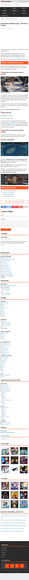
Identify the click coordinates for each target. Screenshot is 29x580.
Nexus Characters (5, 389)
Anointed (3, 312)
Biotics (2, 336)
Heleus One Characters (6, 400)
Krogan (3, 397)
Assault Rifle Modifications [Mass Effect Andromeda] (12, 525)
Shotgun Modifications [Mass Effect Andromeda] (11, 528)
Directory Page (4, 302)
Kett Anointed (9, 118)
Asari (3, 394)
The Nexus (3, 360)
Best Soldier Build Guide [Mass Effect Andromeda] (12, 523)
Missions (14, 8)
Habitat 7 (3, 363)
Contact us (3, 552)
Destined (3, 314)
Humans (4, 392)
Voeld (2, 367)
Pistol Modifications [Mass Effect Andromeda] (11, 531)
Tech (2, 337)
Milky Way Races (5, 407)
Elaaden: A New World (6, 271)
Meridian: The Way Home (7, 274)
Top (5, 8)
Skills (14, 13)
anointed (16, 122)
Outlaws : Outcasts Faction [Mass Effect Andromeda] (12, 520)
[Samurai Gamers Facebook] (7, 566)
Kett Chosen (9, 115)
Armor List (3, 327)
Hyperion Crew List (5, 388)
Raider (2, 305)
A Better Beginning (5, 265)
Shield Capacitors (5, 349)
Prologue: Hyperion (5, 260)
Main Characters (5, 386)
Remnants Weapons (6, 324)
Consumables (14, 10)
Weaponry (3, 321)
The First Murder (6, 290)
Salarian (4, 398)
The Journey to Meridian (6, 272)
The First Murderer (7, 190)
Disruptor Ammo (5, 352)
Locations (24, 13)
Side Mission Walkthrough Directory (19, 59)
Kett (3, 401)
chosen (10, 122)
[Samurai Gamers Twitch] (22, 566)
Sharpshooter (4, 307)
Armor (23, 10)
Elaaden (3, 370)
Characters (23, 8)
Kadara (3, 366)
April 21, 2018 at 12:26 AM (5, 238)
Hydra (2, 310)
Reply (3, 244)
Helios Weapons (5, 325)
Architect (3, 316)
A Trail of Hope (4, 266)
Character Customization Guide (8, 259)
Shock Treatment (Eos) (8, 192)
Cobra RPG (3, 346)
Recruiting (3, 554)
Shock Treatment (6, 293)
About (2, 556)
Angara (3, 403)
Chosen (3, 313)
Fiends (2, 308)
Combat (3, 334)
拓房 (10, 28)
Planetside (3, 262)
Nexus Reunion (4, 263)
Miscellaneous (4, 15)
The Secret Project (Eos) (8, 194)
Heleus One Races (5, 416)
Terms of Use (4, 550)
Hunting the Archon (5, 268)
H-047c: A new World (6, 269)
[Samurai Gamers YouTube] (17, 566)
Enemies (4, 13)
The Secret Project (7, 294)
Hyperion (3, 361)
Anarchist (3, 304)
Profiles (3, 339)
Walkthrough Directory (6, 257)
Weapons (4, 10)
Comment (3, 219)
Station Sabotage (6, 288)
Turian (3, 395)
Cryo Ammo (4, 351)
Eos (8, 51)
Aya (2, 369)
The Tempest (4, 358)
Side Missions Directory (8, 196)
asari (16, 95)
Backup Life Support (5, 345)
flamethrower (8, 125)
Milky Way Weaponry (6, 322)
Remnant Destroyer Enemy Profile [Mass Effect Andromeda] (14, 515)
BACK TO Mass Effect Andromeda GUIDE (14, 201)
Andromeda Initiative (5, 422)
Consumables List (5, 343)
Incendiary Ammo (5, 354)
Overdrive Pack (4, 348)
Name (2, 215)
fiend (13, 124)
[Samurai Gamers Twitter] (12, 566)
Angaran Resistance (5, 424)
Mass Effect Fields (5, 375)
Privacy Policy (4, 548)
